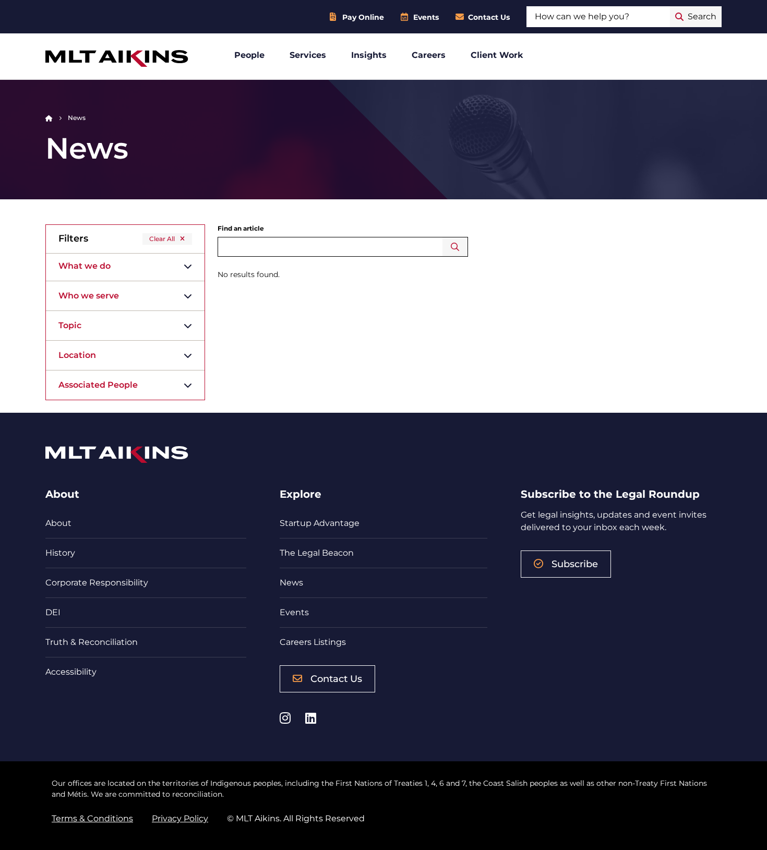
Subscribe (575, 564)
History (60, 553)
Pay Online (363, 17)
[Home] (49, 118)
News (291, 583)
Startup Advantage (319, 523)
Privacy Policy (180, 818)
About (58, 523)
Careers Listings (313, 642)
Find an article (241, 228)
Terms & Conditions (92, 818)
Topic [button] (69, 325)
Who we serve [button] (88, 296)
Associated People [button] (98, 385)
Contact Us (489, 17)
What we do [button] (84, 266)
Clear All (162, 239)
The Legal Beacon (317, 553)
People (249, 55)
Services (308, 55)
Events (426, 17)
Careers (429, 55)
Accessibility (71, 672)
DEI (53, 612)
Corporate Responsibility (96, 583)
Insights (369, 55)
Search (455, 247)
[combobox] (598, 16)
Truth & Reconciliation (91, 642)
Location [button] (77, 355)
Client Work (497, 55)
